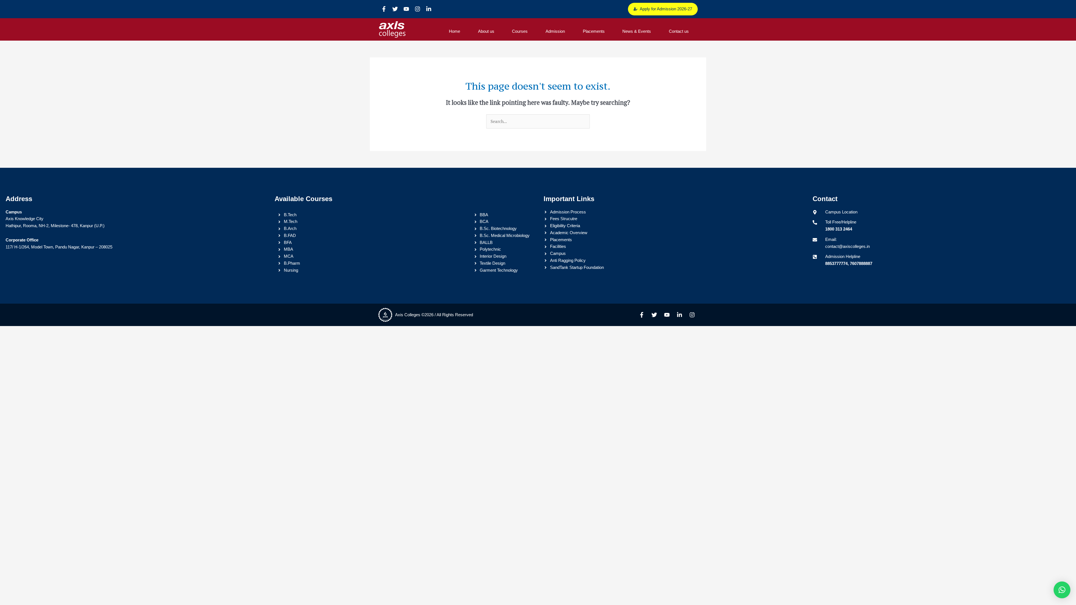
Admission (555, 31)
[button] (1062, 589)
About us (486, 31)
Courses (520, 31)
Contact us (679, 31)
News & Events (636, 31)
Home (454, 31)
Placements (594, 31)
